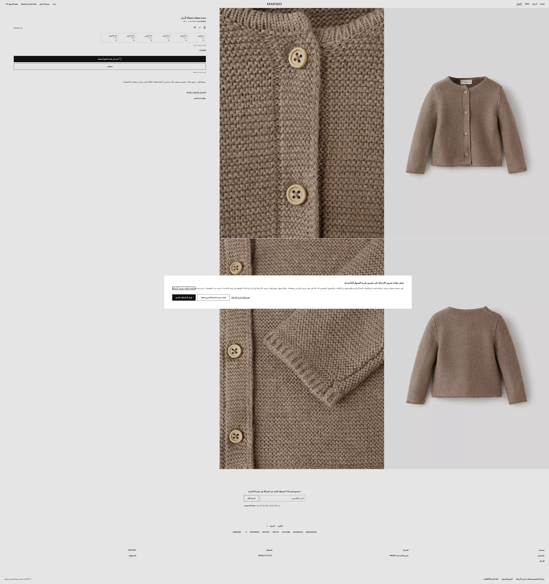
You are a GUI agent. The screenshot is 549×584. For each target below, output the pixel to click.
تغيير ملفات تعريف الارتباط (240, 297)
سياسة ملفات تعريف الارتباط (184, 288)
